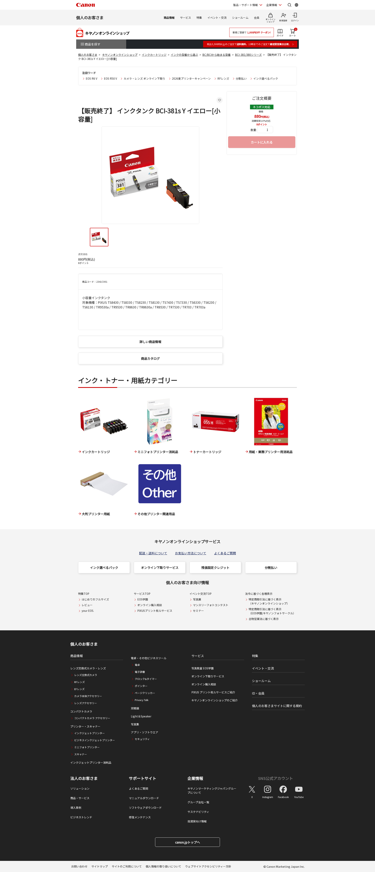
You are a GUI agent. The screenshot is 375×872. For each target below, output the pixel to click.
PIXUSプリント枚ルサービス (154, 611)
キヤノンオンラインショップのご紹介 (214, 700)
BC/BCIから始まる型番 (216, 55)
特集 (199, 18)
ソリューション (79, 788)
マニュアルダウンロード (144, 798)
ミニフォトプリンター (87, 747)
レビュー (87, 605)
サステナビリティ (198, 812)
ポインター (141, 686)
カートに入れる (262, 142)
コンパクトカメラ (81, 711)
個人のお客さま (90, 17)
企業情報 (271, 5)
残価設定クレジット (215, 567)
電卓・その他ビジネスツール (148, 658)
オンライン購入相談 (149, 605)
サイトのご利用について (127, 866)
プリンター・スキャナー (85, 726)
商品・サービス (79, 798)
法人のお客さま (84, 778)
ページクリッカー (145, 693)
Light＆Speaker (141, 716)
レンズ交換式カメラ (85, 675)
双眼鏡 (135, 708)
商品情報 (169, 18)
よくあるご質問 (225, 553)
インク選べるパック (265, 78)
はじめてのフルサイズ (95, 599)
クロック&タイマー (146, 679)
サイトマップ (99, 866)
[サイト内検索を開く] (289, 5)
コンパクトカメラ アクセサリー (92, 718)
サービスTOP (142, 594)
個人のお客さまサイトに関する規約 (277, 705)
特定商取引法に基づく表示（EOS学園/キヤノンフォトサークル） (272, 611)
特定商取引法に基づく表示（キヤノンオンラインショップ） (269, 601)
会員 (256, 18)
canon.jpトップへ (187, 842)
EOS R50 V (110, 78)
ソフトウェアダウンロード (145, 808)
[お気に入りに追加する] (219, 100)
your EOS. (88, 611)
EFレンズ (79, 689)
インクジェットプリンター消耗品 (90, 762)
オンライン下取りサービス (160, 567)
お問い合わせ (79, 866)
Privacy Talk (141, 700)
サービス (185, 18)
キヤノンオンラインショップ (120, 55)
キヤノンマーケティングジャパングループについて (212, 790)
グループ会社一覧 (198, 802)
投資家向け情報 (197, 821)
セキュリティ (142, 739)
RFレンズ (223, 78)
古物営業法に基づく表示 (264, 619)
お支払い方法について (190, 553)
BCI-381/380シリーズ (248, 55)
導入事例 (75, 808)
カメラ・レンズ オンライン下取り (144, 78)
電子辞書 (140, 672)
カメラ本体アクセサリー (88, 696)
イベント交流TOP (200, 594)
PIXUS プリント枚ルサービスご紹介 (213, 692)
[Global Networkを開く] (296, 5)
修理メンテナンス (140, 817)
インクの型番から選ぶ (184, 55)
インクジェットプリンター (89, 733)
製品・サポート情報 (245, 5)
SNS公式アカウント (275, 778)
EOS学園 (142, 599)
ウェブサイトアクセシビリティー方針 (208, 866)
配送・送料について (153, 553)
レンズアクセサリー (85, 703)
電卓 (137, 665)
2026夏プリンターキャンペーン (191, 78)
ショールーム (240, 18)
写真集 (135, 724)
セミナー (198, 611)
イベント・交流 (217, 18)
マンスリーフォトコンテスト (210, 605)
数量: (254, 130)
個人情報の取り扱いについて (163, 866)
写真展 (197, 599)
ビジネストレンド (81, 817)
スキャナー (80, 754)
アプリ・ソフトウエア (144, 732)
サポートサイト (142, 778)
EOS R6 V (91, 78)
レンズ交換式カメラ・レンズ (88, 668)
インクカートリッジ (154, 55)
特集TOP (83, 594)
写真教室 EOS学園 (202, 668)
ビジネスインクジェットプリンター (94, 740)
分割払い (241, 78)
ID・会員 (258, 693)
